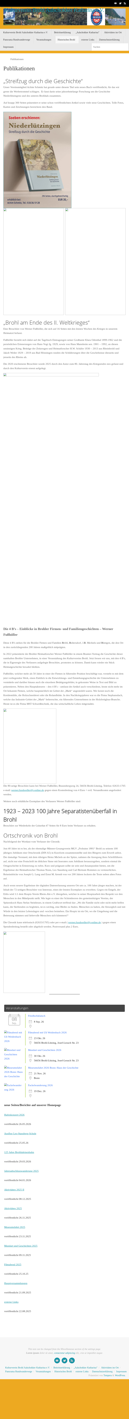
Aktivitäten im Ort (110, 1367)
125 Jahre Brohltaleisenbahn (19, 1152)
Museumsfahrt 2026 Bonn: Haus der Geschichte (53, 1067)
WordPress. (120, 1375)
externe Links (11, 1302)
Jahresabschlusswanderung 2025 (21, 1171)
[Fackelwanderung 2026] (14, 1089)
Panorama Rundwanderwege (18, 1371)
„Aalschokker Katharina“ (85, 1367)
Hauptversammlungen (15, 1283)
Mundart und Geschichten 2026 (44, 1050)
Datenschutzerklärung (102, 1371)
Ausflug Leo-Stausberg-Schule (20, 1133)
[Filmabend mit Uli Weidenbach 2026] (14, 1041)
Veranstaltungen (43, 1371)
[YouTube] (115, 3)
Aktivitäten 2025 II (14, 1189)
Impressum (121, 1371)
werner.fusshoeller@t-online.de (27, 790)
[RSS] (125, 3)
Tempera (107, 1375)
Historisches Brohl (63, 1371)
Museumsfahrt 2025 (14, 1227)
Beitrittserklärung (61, 1367)
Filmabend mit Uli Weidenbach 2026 (47, 1032)
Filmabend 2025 (12, 1264)
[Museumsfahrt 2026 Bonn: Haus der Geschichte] (14, 1076)
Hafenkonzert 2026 (14, 1114)
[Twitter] (120, 3)
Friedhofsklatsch (36, 1015)
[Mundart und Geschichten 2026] (14, 1058)
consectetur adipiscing (64, 1353)
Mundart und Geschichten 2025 (20, 1245)
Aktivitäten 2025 (13, 1208)
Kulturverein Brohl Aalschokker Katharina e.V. (54, 10)
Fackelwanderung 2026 (40, 1085)
